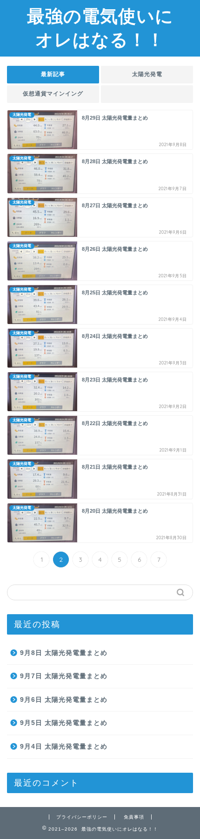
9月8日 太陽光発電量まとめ (63, 652)
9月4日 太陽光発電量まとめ (63, 746)
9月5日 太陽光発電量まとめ (63, 722)
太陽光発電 (147, 74)
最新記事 (53, 74)
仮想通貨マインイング (53, 93)
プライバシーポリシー (81, 817)
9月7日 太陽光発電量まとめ (63, 676)
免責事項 (134, 817)
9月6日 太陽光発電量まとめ (63, 699)
